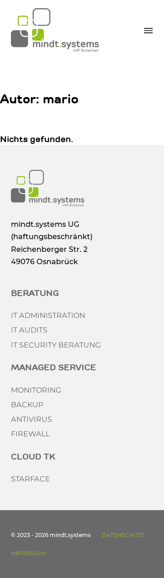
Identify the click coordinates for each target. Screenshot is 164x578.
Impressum (28, 553)
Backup (27, 404)
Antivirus (31, 419)
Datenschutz (123, 535)
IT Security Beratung (56, 344)
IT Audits (29, 329)
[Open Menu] (148, 30)
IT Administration (48, 315)
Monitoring (36, 389)
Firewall (30, 433)
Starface (30, 478)
